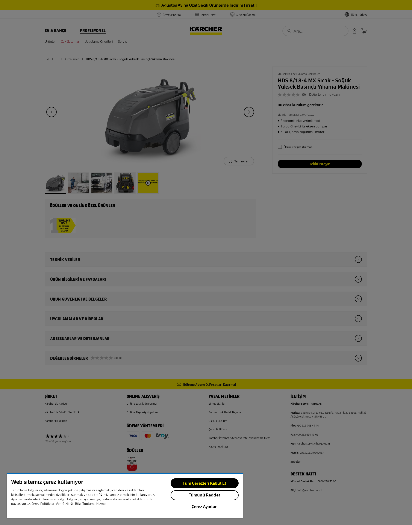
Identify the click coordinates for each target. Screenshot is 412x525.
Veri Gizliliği (64, 504)
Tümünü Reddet (204, 495)
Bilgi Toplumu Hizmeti (91, 504)
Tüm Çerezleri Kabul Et (204, 483)
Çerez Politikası (43, 504)
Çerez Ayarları (205, 506)
